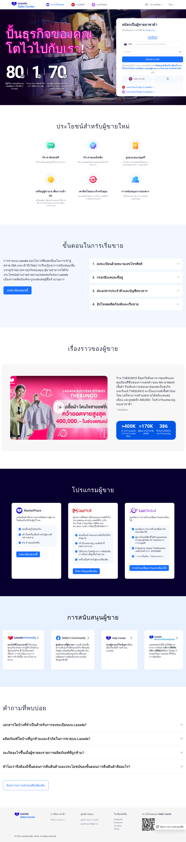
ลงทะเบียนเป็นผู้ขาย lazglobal (139, 92)
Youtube (117, 826)
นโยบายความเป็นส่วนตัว (170, 68)
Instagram (118, 819)
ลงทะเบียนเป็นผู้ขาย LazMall (138, 87)
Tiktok (116, 829)
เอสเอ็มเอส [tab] (152, 37)
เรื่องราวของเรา (58, 820)
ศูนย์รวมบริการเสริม (90, 820)
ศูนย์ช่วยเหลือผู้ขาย (89, 824)
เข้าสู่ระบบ (150, 30)
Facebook (118, 822)
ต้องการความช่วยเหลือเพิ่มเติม (26, 785)
